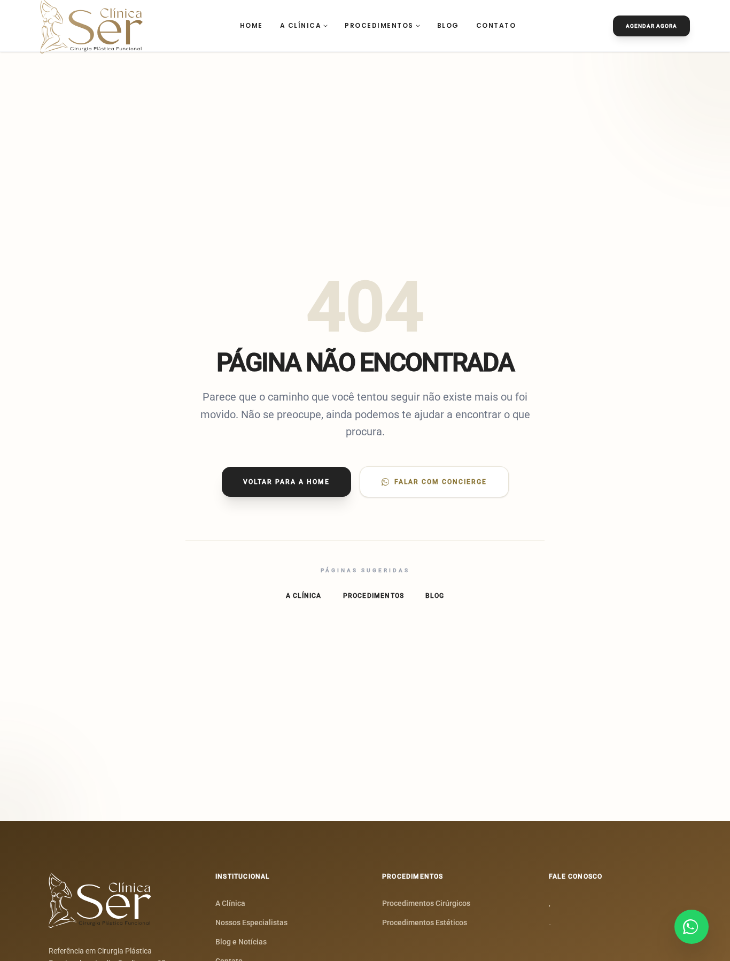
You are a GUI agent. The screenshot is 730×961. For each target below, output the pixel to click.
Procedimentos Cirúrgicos (426, 903)
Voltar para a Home (286, 482)
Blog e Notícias (241, 941)
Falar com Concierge (440, 482)
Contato (496, 25)
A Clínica (301, 25)
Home (251, 25)
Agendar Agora (651, 26)
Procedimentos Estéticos (424, 922)
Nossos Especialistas (251, 922)
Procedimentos (379, 25)
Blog (448, 25)
